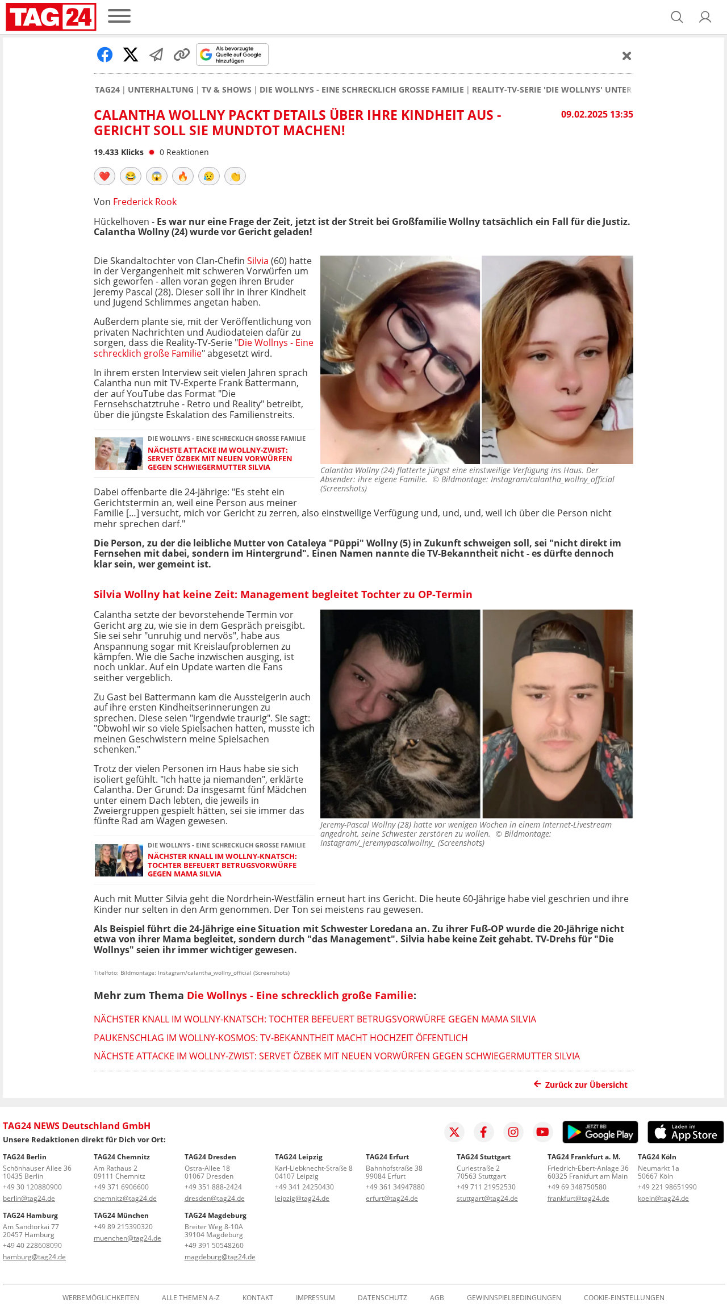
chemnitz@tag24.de (125, 1198)
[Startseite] (51, 17)
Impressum (315, 1298)
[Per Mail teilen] (156, 54)
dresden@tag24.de (215, 1198)
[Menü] (119, 16)
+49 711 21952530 (486, 1187)
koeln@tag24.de (663, 1198)
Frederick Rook (145, 201)
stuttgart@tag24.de (487, 1198)
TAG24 (107, 89)
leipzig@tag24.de (302, 1198)
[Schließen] (627, 55)
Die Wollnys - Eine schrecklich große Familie (362, 89)
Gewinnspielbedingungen (514, 1298)
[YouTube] (543, 1132)
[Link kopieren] (181, 54)
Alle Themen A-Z (191, 1298)
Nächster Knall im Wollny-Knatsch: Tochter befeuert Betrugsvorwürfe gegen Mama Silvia (222, 865)
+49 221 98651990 (667, 1187)
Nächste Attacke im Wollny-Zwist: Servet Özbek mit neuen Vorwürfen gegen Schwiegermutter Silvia (220, 459)
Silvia (258, 260)
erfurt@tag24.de (392, 1198)
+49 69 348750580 (577, 1187)
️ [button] (104, 176)
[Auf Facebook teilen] (105, 54)
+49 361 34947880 (395, 1187)
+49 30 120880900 (32, 1187)
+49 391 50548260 (214, 1245)
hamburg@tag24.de (34, 1257)
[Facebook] (484, 1132)
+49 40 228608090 (32, 1245)
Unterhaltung (161, 89)
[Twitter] (454, 1132)
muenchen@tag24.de (127, 1238)
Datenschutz (382, 1298)
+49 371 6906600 (121, 1187)
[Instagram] (513, 1132)
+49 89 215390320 (123, 1226)
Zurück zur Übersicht (586, 1084)
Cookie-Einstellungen (624, 1298)
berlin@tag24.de (29, 1198)
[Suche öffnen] (677, 17)
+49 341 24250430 (304, 1187)
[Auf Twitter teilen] (130, 54)
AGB (437, 1298)
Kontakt (258, 1298)
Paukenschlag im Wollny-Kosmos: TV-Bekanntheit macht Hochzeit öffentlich (281, 1038)
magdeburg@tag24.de (220, 1257)
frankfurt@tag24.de (578, 1198)
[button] (705, 17)
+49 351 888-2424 (213, 1187)
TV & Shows (227, 89)
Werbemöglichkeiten (100, 1298)
